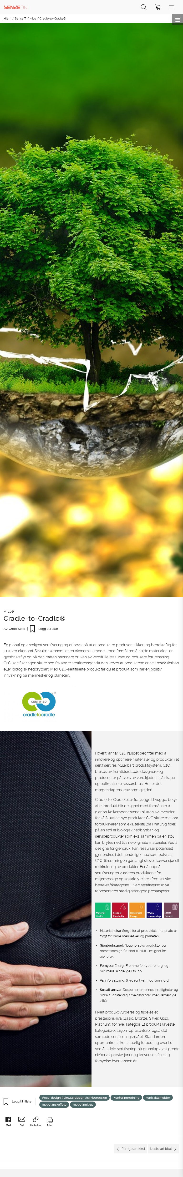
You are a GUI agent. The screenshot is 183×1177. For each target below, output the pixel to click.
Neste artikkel (161, 1149)
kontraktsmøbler (158, 1097)
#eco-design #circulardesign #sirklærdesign (74, 1097)
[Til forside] (15, 7)
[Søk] (144, 7)
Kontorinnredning (126, 1097)
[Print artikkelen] (49, 1122)
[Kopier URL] (37, 1122)
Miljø (33, 18)
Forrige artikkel (133, 1149)
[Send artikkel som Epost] (23, 1122)
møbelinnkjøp (83, 1104)
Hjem (7, 18)
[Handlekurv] (158, 7)
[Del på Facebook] (10, 1122)
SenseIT (20, 18)
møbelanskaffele (54, 1104)
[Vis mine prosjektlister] (177, 19)
